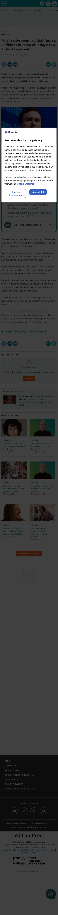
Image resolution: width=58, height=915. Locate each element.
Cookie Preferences (16, 193)
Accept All (38, 192)
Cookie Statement (26, 183)
